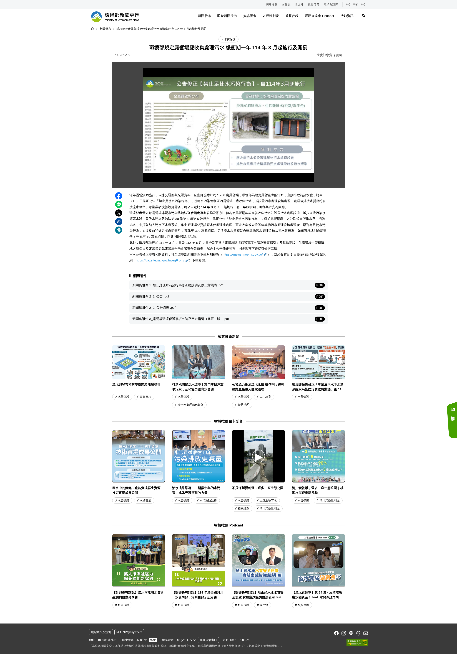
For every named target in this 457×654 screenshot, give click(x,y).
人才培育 (265, 396)
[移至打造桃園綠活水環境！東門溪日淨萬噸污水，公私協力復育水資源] (198, 377)
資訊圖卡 (249, 16)
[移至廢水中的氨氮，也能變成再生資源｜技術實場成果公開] (138, 456)
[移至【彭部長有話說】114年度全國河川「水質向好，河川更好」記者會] (198, 571)
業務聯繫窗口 (208, 640)
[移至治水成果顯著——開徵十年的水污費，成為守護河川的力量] (198, 456)
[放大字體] (363, 4)
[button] (258, 456)
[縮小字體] (348, 4)
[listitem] (336, 633)
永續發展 (145, 500)
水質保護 (123, 396)
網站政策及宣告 (101, 632)
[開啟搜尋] (363, 15)
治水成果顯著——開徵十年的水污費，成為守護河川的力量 (196, 490)
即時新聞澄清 (227, 16)
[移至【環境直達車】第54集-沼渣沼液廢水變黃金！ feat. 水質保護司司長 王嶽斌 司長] (318, 571)
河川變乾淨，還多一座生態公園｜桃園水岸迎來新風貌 (317, 490)
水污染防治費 (208, 500)
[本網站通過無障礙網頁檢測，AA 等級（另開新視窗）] (357, 642)
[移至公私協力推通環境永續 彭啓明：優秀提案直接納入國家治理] (258, 377)
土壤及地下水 (268, 500)
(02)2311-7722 (186, 640)
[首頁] (93, 28)
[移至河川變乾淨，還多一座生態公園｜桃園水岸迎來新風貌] (318, 456)
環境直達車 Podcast (319, 16)
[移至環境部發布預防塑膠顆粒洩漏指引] (138, 377)
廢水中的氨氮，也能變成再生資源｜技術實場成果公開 (138, 490)
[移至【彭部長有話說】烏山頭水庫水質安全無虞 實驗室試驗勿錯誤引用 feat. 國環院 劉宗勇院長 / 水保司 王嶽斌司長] (258, 571)
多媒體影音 (271, 16)
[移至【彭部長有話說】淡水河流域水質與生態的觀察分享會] (138, 571)
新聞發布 (204, 16)
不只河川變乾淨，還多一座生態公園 (257, 488)
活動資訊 (346, 16)
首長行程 (291, 16)
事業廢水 (145, 396)
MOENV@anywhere (129, 632)
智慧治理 (243, 404)
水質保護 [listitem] (229, 39)
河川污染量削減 (270, 508)
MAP (153, 640)
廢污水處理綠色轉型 (191, 404)
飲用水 (264, 605)
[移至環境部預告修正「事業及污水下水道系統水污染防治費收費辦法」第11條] (318, 377)
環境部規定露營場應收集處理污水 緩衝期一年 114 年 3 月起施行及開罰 (161, 28)
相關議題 (243, 508)
